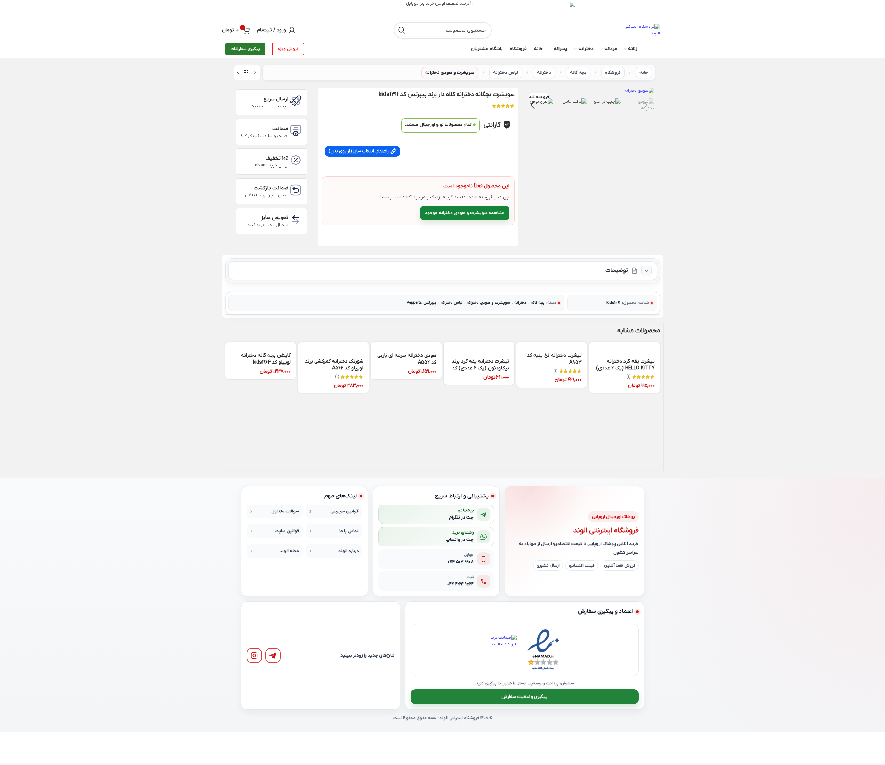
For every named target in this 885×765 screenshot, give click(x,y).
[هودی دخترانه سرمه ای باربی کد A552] (406, 345)
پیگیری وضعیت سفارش (524, 697)
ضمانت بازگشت (271, 188)
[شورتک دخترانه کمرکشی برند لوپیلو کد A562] (333, 348)
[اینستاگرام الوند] (254, 655)
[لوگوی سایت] (641, 30)
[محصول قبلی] (254, 72)
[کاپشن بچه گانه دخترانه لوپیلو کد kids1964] (260, 345)
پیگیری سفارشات (245, 49)
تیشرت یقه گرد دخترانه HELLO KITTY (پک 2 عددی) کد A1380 (625, 368)
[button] (645, 105)
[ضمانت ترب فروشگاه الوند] (501, 650)
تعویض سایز (274, 217)
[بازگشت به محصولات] (246, 72)
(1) (628, 377)
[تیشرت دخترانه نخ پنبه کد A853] (551, 345)
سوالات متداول (285, 511)
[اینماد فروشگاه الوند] (543, 650)
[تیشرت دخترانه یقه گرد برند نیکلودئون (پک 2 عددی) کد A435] (479, 348)
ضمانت (280, 128)
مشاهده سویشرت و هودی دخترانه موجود (465, 213)
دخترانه (544, 72)
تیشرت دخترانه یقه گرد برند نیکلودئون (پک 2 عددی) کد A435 (480, 368)
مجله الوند (289, 551)
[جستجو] (402, 30)
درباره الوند (348, 551)
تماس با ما (349, 531)
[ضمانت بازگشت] (296, 190)
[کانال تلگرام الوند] (273, 655)
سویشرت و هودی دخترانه (449, 72)
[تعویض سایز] (296, 219)
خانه (643, 72)
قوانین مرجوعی (344, 511)
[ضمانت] (296, 130)
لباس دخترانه (505, 72)
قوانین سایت (287, 531)
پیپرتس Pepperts (421, 303)
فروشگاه (613, 72)
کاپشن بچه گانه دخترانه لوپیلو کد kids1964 (266, 359)
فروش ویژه (288, 49)
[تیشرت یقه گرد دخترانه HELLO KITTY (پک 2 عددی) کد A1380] (624, 348)
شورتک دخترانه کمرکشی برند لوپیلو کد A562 (334, 365)
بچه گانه (578, 72)
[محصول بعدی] (238, 72)
